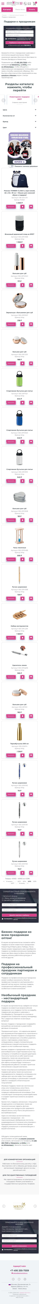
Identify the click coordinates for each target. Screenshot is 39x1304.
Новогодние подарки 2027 (20, 98)
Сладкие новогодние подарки (19, 103)
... (15, 881)
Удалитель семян (19, 665)
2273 (19, 881)
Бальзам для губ (19, 273)
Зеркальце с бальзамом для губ (19, 312)
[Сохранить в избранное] (31, 207)
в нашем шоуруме (27, 1139)
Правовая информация (19, 1294)
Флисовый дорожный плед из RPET (19, 234)
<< (4, 881)
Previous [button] (3, 100)
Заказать (11, 206)
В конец (22, 883)
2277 (12, 883)
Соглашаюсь (19, 38)
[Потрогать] (22, 207)
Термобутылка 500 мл (19, 744)
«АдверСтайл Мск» (24, 1292)
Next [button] (35, 100)
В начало (9, 881)
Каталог (7, 9)
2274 (24, 881)
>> (27, 883)
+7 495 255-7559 (20, 62)
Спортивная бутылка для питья (19, 391)
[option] (19, 100)
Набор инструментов (19, 626)
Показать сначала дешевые (26, 166)
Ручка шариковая (19, 587)
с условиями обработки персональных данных (24, 38)
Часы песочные (19, 548)
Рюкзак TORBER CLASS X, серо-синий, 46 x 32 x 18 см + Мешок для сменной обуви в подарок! (19, 193)
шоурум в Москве (8, 75)
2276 (34, 881)
